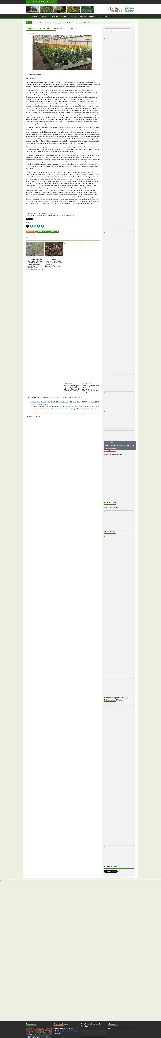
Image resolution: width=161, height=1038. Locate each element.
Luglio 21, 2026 (31, 257)
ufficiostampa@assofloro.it (65, 215)
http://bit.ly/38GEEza (48, 213)
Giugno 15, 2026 (87, 383)
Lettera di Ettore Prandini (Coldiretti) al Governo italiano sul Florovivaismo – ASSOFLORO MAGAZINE (64, 402)
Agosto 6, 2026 (109, 442)
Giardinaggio (64, 16)
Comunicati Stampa (62, 1024)
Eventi (111, 16)
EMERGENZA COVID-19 (42, 231)
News (57, 231)
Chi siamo (34, 16)
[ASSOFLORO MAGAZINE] (27, 15)
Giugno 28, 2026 (69, 383)
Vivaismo (73, 16)
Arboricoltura (53, 16)
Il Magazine (43, 16)
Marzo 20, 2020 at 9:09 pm (39, 404)
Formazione (103, 16)
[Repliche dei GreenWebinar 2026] (115, 454)
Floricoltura (82, 16)
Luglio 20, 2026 (49, 257)
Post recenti (31, 1024)
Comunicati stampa (31, 231)
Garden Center (93, 16)
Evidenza (52, 231)
